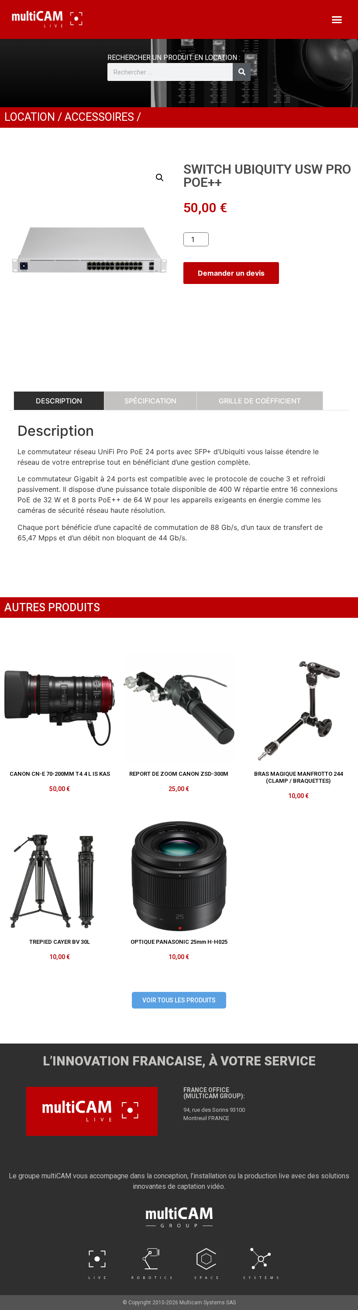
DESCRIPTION (59, 400)
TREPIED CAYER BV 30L (59, 942)
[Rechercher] (242, 72)
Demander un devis (231, 273)
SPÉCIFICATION (150, 400)
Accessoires (99, 117)
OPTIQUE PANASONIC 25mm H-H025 (179, 942)
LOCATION (29, 117)
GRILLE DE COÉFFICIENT (260, 400)
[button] (336, 19)
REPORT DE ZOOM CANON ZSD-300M (178, 774)
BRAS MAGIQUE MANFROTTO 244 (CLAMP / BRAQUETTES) (298, 777)
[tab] (59, 400)
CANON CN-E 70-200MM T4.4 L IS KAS (60, 774)
